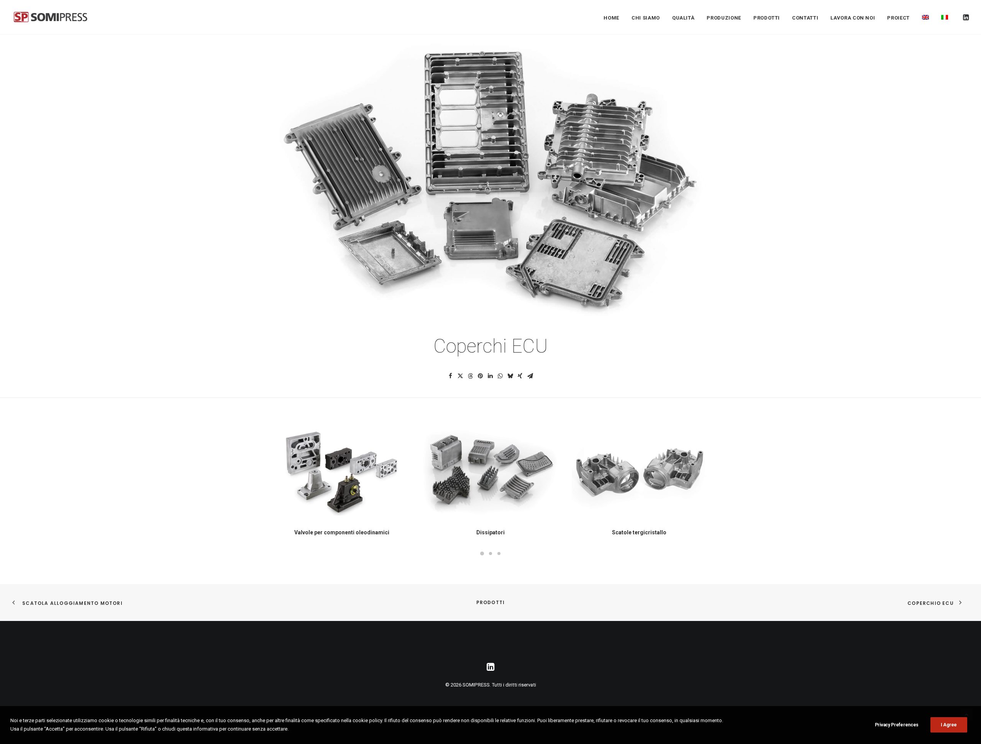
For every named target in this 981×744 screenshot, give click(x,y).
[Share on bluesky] (510, 376)
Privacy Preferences (897, 725)
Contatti (805, 18)
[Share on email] (530, 376)
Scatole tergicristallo (639, 532)
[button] (965, 17)
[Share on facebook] (450, 376)
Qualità (683, 18)
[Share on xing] (520, 376)
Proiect (898, 18)
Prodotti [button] (766, 18)
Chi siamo (646, 18)
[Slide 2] (490, 553)
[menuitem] (611, 18)
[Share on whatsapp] (500, 376)
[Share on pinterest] (480, 376)
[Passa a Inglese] (925, 17)
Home (611, 18)
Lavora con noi (852, 18)
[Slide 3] (499, 553)
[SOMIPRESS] (50, 17)
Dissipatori (490, 532)
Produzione (724, 18)
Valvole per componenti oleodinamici (341, 532)
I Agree (949, 725)
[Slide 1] (482, 553)
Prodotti (490, 602)
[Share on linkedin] (490, 376)
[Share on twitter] (460, 376)
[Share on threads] (470, 376)
